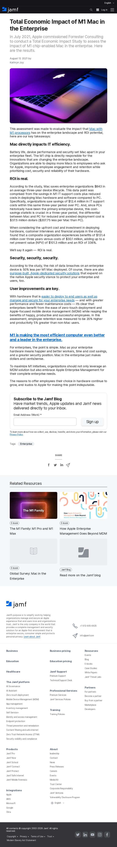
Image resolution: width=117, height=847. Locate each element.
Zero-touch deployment (17, 695)
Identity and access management (21, 717)
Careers (53, 771)
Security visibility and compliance (21, 739)
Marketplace (90, 705)
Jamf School (12, 762)
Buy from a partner (93, 700)
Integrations (14, 790)
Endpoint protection (15, 721)
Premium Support (58, 676)
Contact (54, 758)
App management (14, 704)
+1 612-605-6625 (88, 626)
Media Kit (54, 780)
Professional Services (63, 690)
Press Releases (57, 766)
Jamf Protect (12, 771)
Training (55, 709)
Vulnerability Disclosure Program (65, 797)
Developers (90, 709)
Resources (91, 650)
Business (12, 650)
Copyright (11, 836)
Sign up (92, 421)
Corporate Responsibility (61, 788)
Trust (49, 836)
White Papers (91, 672)
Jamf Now (11, 758)
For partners (90, 692)
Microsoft (11, 803)
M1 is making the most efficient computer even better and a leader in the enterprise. (57, 337)
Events (88, 655)
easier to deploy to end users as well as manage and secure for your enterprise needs (53, 298)
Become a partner (93, 696)
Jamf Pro (10, 753)
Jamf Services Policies (60, 699)
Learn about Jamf (32, 636)
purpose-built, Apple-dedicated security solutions (45, 273)
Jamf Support (58, 671)
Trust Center (56, 784)
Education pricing (61, 661)
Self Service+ (12, 712)
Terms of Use (37, 836)
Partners (90, 687)
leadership (54, 753)
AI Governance (13, 686)
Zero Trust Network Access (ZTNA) (22, 734)
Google (9, 808)
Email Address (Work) (28, 415)
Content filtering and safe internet (22, 730)
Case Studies (91, 668)
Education (12, 661)
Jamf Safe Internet (15, 775)
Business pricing (60, 650)
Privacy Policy (16, 434)
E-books (88, 664)
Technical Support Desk (61, 680)
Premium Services (58, 695)
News (52, 762)
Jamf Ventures (56, 793)
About (54, 749)
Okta (8, 812)
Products (12, 749)
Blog (87, 659)
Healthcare (13, 671)
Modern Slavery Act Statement (21, 840)
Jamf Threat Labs (93, 677)
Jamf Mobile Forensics (16, 780)
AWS (8, 799)
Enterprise (26, 443)
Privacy (23, 836)
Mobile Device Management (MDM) (22, 699)
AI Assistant (11, 690)
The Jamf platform (17, 682)
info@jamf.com (87, 635)
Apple (8, 794)
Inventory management (17, 708)
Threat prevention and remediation (22, 725)
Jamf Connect (13, 766)
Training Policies (57, 714)
